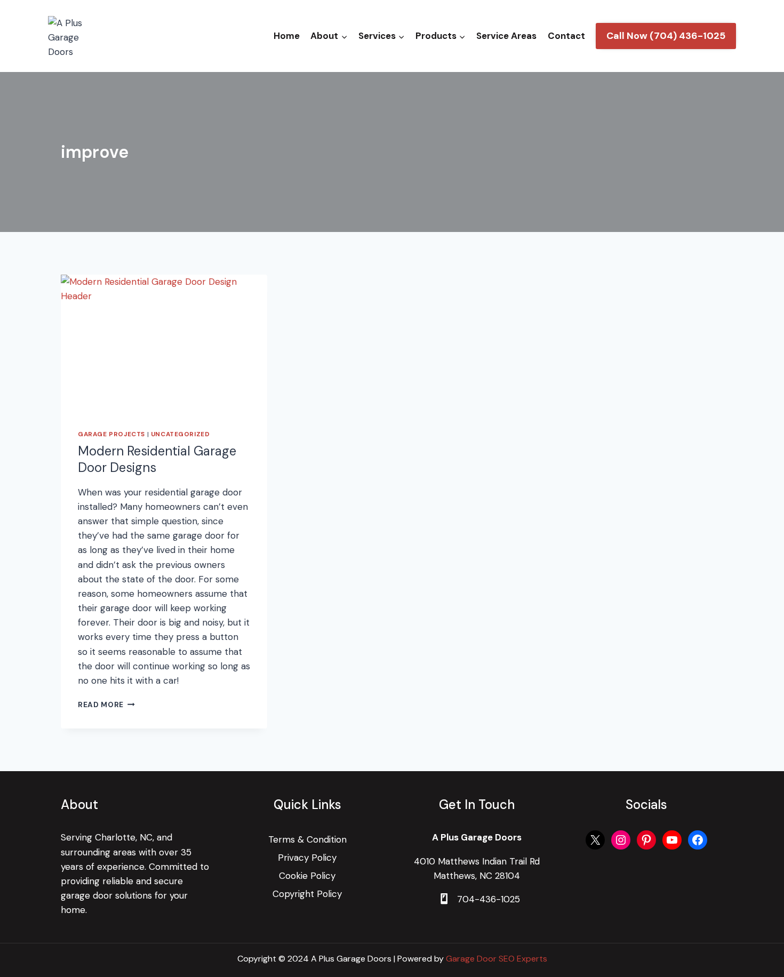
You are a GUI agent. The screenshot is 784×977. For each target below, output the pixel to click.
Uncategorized (180, 434)
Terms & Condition (307, 839)
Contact (566, 36)
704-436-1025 (488, 899)
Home (287, 36)
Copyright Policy (307, 894)
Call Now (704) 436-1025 (665, 35)
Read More (106, 704)
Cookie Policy (307, 876)
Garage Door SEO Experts (496, 958)
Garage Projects (111, 434)
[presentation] (164, 343)
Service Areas (506, 36)
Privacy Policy (307, 857)
